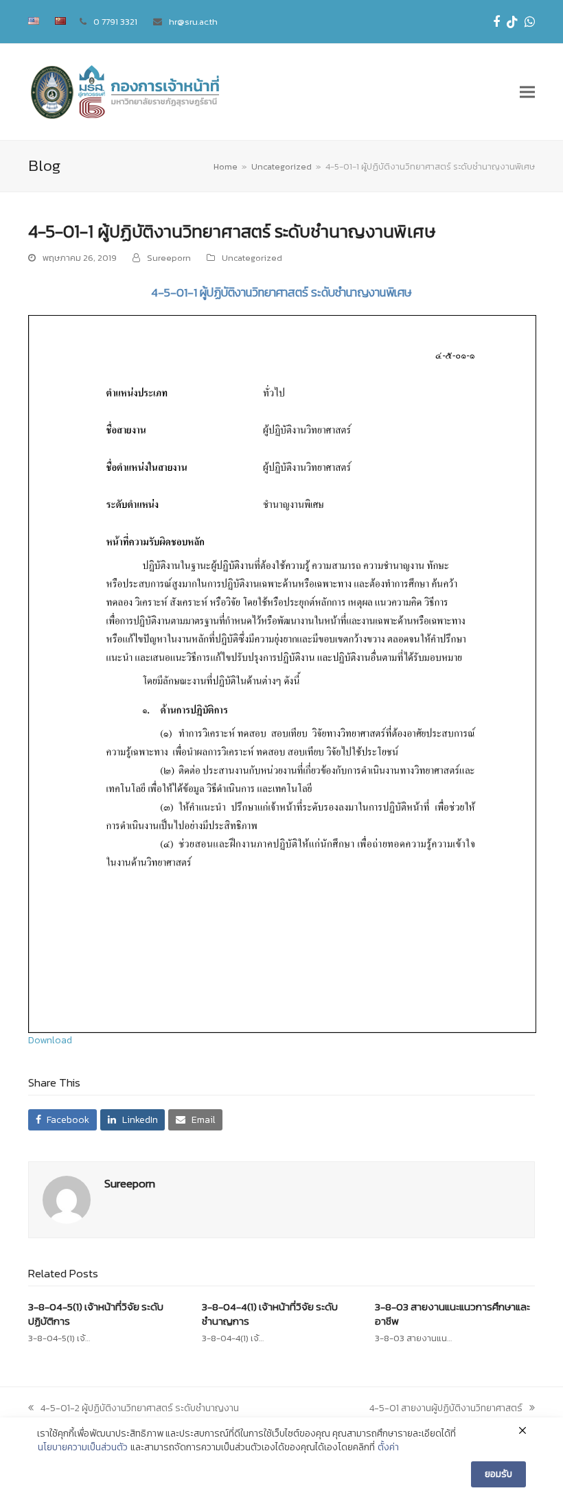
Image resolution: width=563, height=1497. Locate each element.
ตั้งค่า (388, 1447)
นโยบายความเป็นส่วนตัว (83, 1447)
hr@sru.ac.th (193, 21)
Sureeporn (169, 257)
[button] (527, 92)
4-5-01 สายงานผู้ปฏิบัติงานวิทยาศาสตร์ (445, 1408)
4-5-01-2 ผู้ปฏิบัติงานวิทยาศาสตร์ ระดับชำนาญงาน (139, 1408)
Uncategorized (252, 257)
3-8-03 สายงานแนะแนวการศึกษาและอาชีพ (452, 1314)
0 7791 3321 (115, 21)
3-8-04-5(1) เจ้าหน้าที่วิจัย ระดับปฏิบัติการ (95, 1314)
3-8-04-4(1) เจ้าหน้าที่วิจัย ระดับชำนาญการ (270, 1314)
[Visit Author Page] (67, 1199)
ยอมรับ (498, 1474)
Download (50, 1040)
